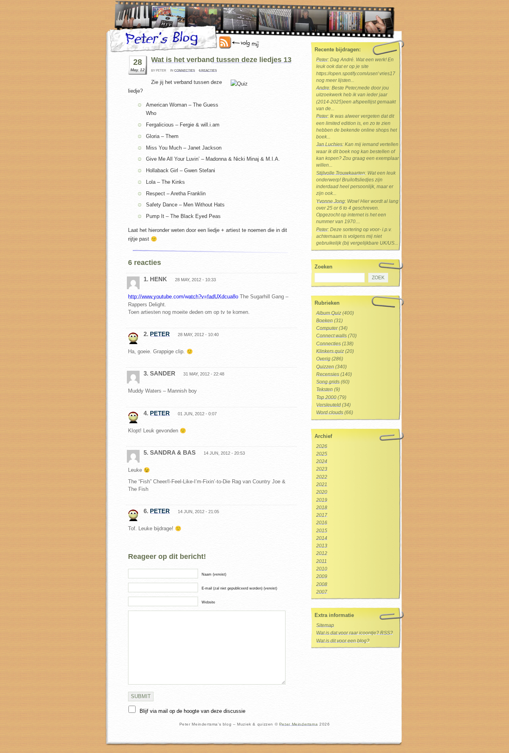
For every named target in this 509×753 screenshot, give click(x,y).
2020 (321, 492)
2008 (321, 584)
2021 (321, 484)
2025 (321, 453)
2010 (321, 568)
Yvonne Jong (330, 201)
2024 (321, 461)
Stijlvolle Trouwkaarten (340, 173)
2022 (321, 477)
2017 (321, 515)
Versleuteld (328, 405)
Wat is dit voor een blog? (342, 640)
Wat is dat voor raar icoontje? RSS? (354, 632)
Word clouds (329, 412)
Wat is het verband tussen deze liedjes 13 (221, 60)
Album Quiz (328, 313)
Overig (323, 358)
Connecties (184, 70)
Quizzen (325, 366)
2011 (321, 561)
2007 (321, 592)
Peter (160, 334)
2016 (321, 522)
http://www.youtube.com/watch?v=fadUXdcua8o (183, 297)
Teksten (324, 389)
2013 (321, 545)
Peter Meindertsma (298, 724)
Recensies (327, 374)
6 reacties (208, 70)
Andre (322, 88)
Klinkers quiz (330, 351)
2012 (321, 553)
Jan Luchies (329, 144)
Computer (327, 328)
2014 (321, 538)
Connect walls (331, 335)
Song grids (328, 381)
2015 (321, 530)
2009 (321, 576)
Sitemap (325, 625)
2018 (321, 507)
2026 (321, 446)
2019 (321, 500)
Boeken (324, 320)
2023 (321, 469)
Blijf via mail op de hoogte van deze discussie (192, 711)
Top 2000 (326, 397)
